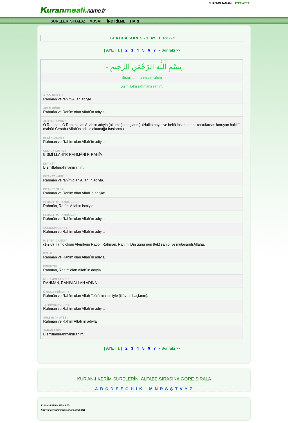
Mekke (169, 38)
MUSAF (96, 21)
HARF (135, 21)
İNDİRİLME (116, 21)
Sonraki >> (171, 50)
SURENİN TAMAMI (220, 3)
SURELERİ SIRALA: (68, 21)
